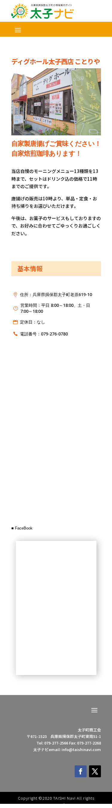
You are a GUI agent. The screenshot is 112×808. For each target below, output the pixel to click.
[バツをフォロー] (95, 771)
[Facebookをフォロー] (81, 771)
